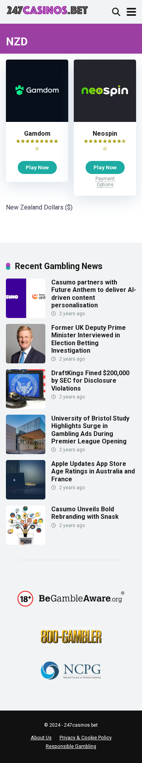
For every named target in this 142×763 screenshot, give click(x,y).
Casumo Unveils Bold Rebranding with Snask (85, 512)
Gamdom (37, 133)
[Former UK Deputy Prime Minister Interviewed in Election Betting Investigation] (25, 361)
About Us (41, 738)
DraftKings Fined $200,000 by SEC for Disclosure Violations (90, 380)
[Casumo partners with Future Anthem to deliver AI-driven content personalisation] (25, 316)
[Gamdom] (37, 119)
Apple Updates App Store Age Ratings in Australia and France (93, 471)
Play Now (37, 167)
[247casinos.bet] (47, 9)
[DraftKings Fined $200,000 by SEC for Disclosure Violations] (25, 406)
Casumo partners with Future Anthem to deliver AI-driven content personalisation (93, 294)
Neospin (105, 133)
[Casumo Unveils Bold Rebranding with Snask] (25, 542)
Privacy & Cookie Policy (86, 738)
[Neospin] (105, 119)
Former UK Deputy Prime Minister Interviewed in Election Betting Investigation (88, 339)
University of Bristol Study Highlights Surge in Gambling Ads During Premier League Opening (90, 430)
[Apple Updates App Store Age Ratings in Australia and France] (25, 497)
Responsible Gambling (71, 746)
